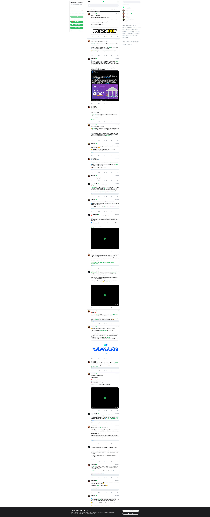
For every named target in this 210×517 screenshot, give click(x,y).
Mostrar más (124, 21)
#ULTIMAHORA (93, 144)
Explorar (89, 1)
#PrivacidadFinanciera (95, 283)
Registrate (80, 30)
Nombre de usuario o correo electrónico (76, 2)
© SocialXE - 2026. (129, 44)
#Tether (93, 116)
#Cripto (100, 191)
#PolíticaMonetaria (94, 263)
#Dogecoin (94, 50)
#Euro (117, 314)
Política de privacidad (135, 41)
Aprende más (92, 513)
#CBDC (109, 47)
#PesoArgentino (110, 281)
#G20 (102, 498)
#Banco (94, 201)
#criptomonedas (109, 135)
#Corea (98, 201)
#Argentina (94, 185)
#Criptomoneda (111, 262)
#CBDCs (99, 427)
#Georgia (116, 162)
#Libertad (114, 206)
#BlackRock (94, 114)
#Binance (108, 337)
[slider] (103, 247)
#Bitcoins (110, 116)
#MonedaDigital (96, 262)
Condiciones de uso (129, 41)
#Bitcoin (93, 43)
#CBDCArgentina (105, 191)
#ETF (95, 129)
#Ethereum (105, 330)
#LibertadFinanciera (111, 191)
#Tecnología (115, 418)
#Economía (106, 262)
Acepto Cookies (131, 510)
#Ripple (93, 162)
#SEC (104, 337)
